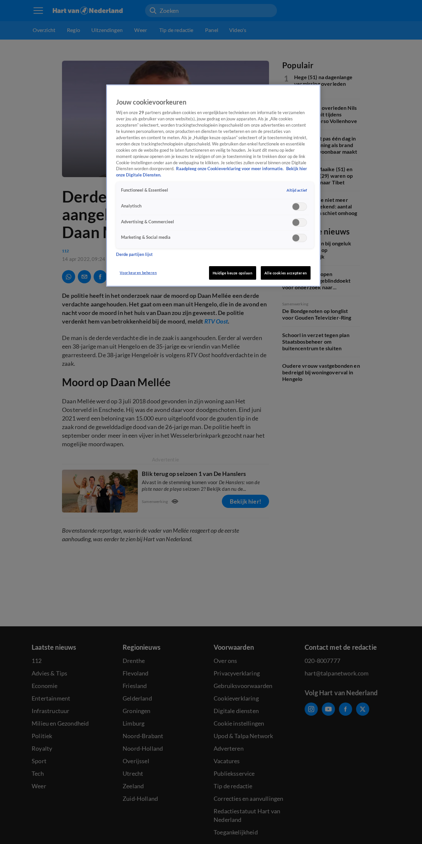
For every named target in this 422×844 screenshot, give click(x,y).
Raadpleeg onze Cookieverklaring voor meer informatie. (230, 168)
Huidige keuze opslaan (233, 273)
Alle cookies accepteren (285, 273)
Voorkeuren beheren (138, 272)
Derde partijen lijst (134, 254)
